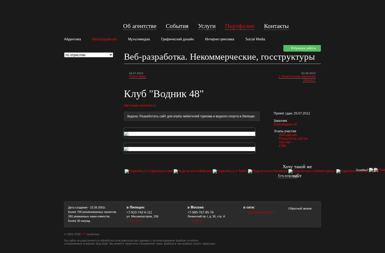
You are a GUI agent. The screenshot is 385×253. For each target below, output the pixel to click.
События (177, 26)
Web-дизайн (288, 135)
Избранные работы (303, 48)
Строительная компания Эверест (297, 78)
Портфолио (240, 26)
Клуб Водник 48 (285, 124)
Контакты (276, 26)
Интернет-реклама (219, 39)
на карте (135, 220)
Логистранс (137, 76)
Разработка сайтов (293, 138)
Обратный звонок (300, 208)
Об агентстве (139, 26)
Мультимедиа (139, 39)
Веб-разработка (104, 39)
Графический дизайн (177, 39)
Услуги (207, 26)
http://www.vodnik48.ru (140, 105)
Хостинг (285, 142)
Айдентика (72, 39)
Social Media (255, 39)
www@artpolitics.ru (261, 212)
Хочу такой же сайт (297, 171)
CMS (282, 146)
